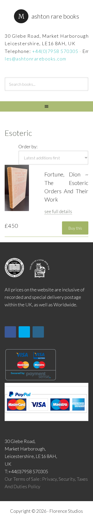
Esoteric (18, 132)
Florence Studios (66, 511)
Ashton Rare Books (55, 16)
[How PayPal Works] (46, 414)
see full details (58, 211)
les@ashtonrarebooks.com (35, 58)
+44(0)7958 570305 (55, 51)
